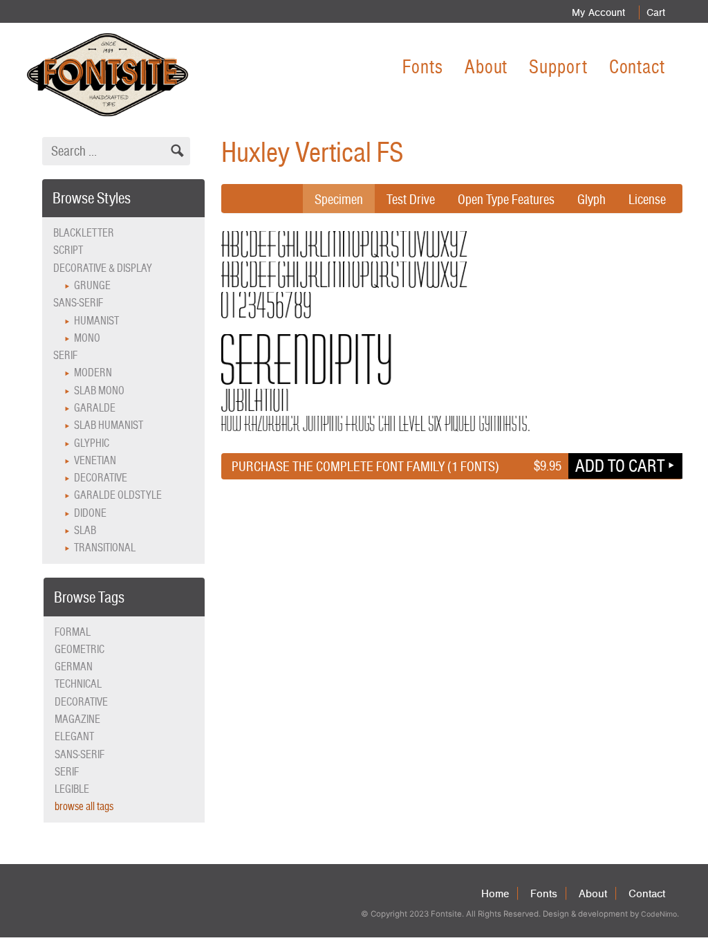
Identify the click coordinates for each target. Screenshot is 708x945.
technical (78, 683)
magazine (77, 719)
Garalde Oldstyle (118, 495)
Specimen (339, 199)
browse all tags (84, 806)
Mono (87, 338)
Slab (85, 530)
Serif (65, 355)
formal (73, 632)
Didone (90, 513)
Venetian (95, 460)
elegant (74, 736)
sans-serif (79, 754)
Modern (93, 372)
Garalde (94, 407)
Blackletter (83, 232)
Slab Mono (99, 390)
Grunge (92, 285)
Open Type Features (506, 199)
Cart (655, 12)
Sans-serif (78, 302)
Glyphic (91, 443)
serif (67, 771)
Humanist (96, 320)
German (74, 666)
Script (68, 250)
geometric (79, 649)
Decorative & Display (102, 268)
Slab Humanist (108, 425)
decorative (81, 701)
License (647, 199)
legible (72, 789)
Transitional (105, 547)
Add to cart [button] (619, 465)
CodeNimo (659, 914)
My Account (598, 12)
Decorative (100, 477)
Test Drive (410, 199)
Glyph (591, 199)
